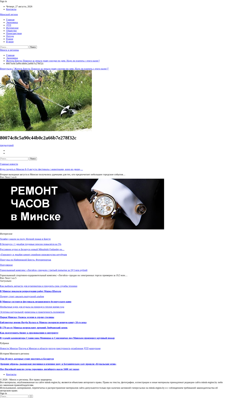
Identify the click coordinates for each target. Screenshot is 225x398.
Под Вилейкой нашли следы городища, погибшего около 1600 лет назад (39, 369)
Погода (10, 36)
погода (52, 348)
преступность (63, 348)
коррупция (94, 348)
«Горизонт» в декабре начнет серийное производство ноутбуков (33, 254)
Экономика (12, 22)
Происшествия (14, 33)
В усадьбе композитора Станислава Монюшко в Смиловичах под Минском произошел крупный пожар (57, 338)
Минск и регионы (9, 50)
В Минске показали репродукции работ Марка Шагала (30, 291)
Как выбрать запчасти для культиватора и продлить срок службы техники (38, 286)
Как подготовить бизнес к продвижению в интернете (29, 333)
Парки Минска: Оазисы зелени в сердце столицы (27, 317)
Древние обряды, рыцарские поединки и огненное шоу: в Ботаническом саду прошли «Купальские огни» (58, 364)
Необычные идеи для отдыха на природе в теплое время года (32, 307)
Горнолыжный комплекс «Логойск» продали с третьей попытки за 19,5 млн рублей (43, 270)
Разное (9, 39)
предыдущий (7, 145)
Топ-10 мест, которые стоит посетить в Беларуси (27, 358)
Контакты (11, 9)
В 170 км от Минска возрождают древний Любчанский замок (34, 327)
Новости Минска (9, 348)
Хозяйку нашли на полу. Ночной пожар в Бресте (25, 239)
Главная (10, 19)
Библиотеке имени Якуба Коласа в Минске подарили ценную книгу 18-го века (43, 322)
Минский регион (9, 14)
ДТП (8, 25)
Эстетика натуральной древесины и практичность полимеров (32, 312)
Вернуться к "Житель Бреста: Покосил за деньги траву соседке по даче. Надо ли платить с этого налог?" (54, 68)
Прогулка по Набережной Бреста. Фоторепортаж (25, 259)
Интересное (12, 28)
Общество (11, 30)
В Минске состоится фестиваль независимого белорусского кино (35, 301)
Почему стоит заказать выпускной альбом (22, 296)
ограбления (77, 348)
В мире (10, 41)
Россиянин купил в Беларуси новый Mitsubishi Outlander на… (32, 249)
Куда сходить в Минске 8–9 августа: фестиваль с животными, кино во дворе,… (41, 169)
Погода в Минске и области (33, 348)
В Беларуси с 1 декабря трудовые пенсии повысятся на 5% (30, 244)
